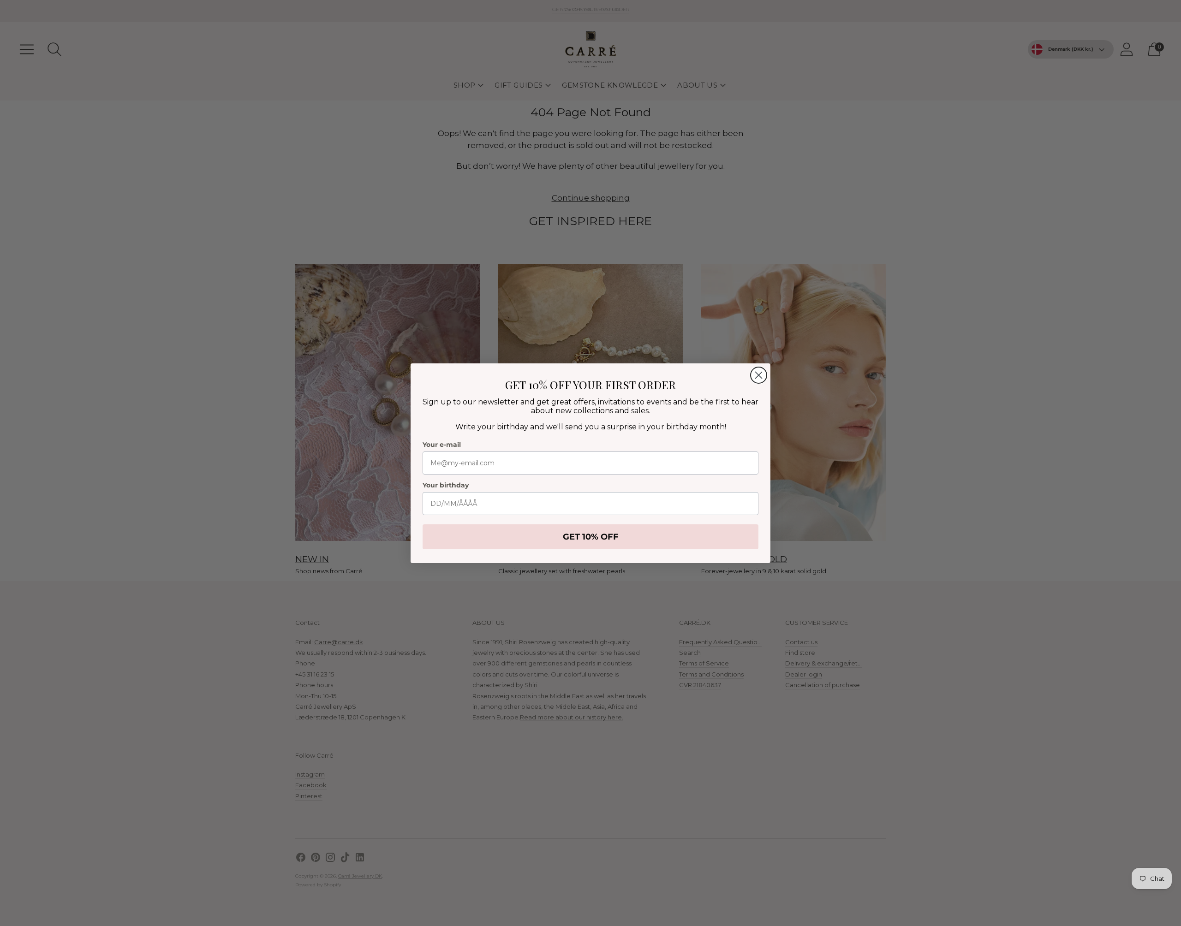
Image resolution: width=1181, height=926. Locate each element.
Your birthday (446, 485)
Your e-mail (442, 444)
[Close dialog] (759, 375)
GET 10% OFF (591, 537)
